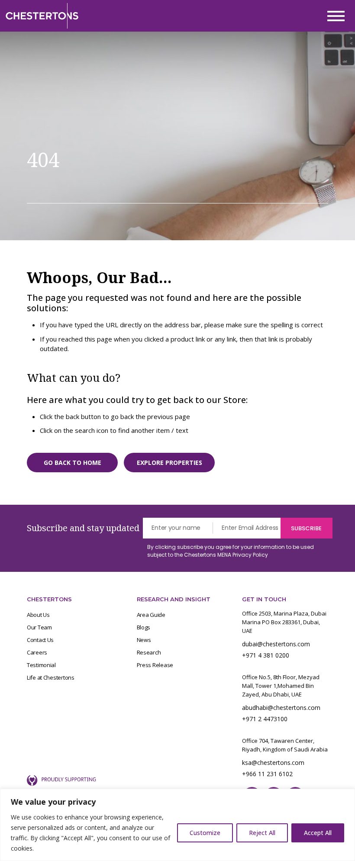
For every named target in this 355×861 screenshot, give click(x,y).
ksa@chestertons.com (273, 762)
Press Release (155, 665)
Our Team (39, 627)
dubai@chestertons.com (276, 644)
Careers (37, 652)
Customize (205, 833)
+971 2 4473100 (264, 719)
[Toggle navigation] (336, 16)
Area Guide (151, 615)
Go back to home (72, 462)
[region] (177, 825)
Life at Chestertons (50, 677)
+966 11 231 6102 (267, 774)
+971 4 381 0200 (265, 655)
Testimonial (41, 665)
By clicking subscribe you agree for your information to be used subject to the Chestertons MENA (230, 550)
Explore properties (169, 462)
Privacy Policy (250, 554)
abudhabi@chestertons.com (281, 707)
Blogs (144, 627)
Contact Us (40, 640)
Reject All (262, 833)
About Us (38, 615)
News (144, 640)
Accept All (318, 833)
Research (149, 652)
